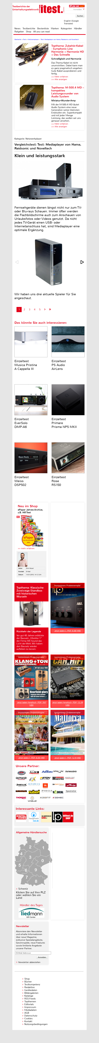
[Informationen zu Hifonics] (34, 786)
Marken (55, 28)
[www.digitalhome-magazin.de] (21, 824)
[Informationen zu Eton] (45, 779)
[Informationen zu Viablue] (32, 799)
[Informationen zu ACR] (21, 772)
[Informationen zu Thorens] (21, 799)
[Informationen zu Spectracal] (71, 792)
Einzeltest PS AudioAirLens (59, 365)
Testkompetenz (32, 984)
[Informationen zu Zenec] (58, 799)
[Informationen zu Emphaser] (21, 779)
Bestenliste (43, 28)
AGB (26, 1012)
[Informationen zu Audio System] (34, 772)
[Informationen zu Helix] (21, 786)
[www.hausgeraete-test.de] (33, 824)
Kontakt (28, 1021)
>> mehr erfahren (26, 548)
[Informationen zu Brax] (58, 772)
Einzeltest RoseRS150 (59, 481)
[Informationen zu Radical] (58, 792)
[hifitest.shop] (68, 824)
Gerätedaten (30, 990)
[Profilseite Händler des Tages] (31, 917)
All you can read (41, 31)
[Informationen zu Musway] (21, 792)
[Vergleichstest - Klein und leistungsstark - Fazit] (50, 309)
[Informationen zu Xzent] (45, 799)
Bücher (28, 981)
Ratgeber (19, 31)
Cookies (28, 1018)
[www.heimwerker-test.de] (46, 824)
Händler (78, 28)
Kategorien (66, 28)
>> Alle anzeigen (59, 79)
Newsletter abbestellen (29, 962)
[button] (82, 262)
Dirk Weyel (30, 568)
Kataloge (28, 995)
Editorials (29, 1004)
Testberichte (29, 28)
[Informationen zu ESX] (32, 779)
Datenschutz (30, 1015)
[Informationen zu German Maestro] (58, 779)
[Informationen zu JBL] (45, 786)
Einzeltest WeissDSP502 (21, 481)
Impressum (30, 1007)
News (17, 28)
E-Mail (28, 571)
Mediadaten (30, 1010)
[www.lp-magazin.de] (57, 824)
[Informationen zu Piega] (47, 792)
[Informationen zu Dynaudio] (71, 772)
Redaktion (29, 987)
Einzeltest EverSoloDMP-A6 (21, 423)
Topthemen (30, 1001)
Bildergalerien (31, 993)
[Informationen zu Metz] (71, 786)
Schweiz (23, 888)
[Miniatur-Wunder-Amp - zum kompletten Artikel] (32, 107)
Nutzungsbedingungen (36, 1024)
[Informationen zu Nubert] (34, 792)
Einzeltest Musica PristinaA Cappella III (25, 365)
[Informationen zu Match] (58, 786)
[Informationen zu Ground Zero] (69, 779)
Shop (28, 31)
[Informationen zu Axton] (47, 772)
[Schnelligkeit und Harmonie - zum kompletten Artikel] (32, 63)
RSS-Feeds (30, 998)
